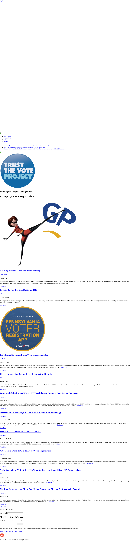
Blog (5, 139)
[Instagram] (65, 131)
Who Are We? (7, 136)
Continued (64, 367)
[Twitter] (2, 1)
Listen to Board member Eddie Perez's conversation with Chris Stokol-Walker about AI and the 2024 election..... (35, 149)
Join (5, 143)
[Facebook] (1, 1)
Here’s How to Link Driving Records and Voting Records (26, 374)
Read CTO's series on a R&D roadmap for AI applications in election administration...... (28, 146)
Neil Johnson (3, 293)
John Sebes (2, 378)
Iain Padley (3, 358)
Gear (20, 531)
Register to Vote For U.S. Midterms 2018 (18, 290)
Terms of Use (4, 531)
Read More (3, 286)
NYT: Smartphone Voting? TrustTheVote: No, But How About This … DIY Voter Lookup (40, 470)
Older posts (3, 506)
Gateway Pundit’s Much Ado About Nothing (20, 271)
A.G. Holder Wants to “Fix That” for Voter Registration (25, 451)
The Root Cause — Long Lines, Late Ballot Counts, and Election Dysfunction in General (40, 489)
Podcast (6, 141)
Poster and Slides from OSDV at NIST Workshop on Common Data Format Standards (39, 393)
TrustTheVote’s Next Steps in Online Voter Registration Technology (30, 412)
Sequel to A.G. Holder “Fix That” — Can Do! (20, 431)
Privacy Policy (13, 531)
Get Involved (7, 138)
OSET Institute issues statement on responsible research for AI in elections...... (25, 147)
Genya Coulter (3, 274)
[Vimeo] (0, 133)
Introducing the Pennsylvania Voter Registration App (24, 355)
